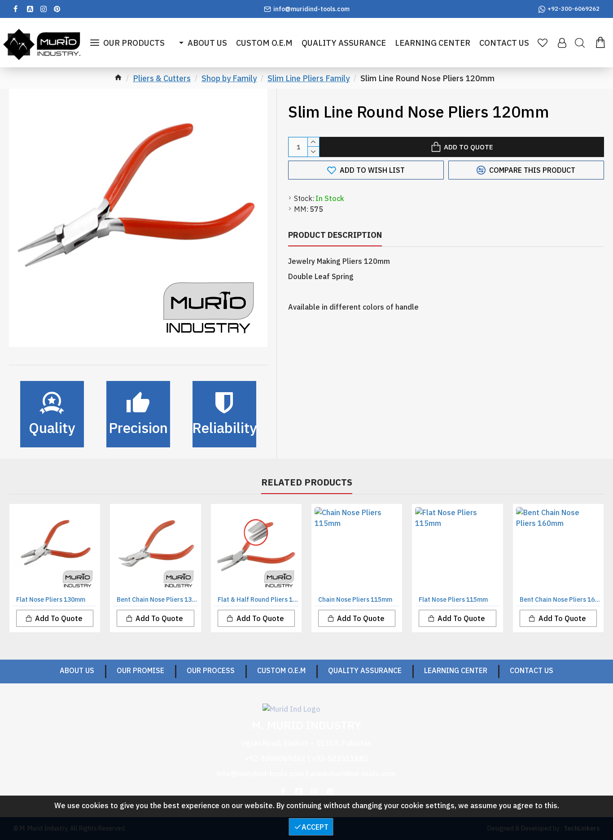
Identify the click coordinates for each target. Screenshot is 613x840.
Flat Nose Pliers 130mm (50, 599)
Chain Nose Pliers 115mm (355, 599)
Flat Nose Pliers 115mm (453, 599)
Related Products (306, 482)
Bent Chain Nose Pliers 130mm (157, 599)
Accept (315, 826)
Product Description (335, 235)
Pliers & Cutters (162, 78)
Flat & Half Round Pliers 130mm (258, 599)
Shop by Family (229, 78)
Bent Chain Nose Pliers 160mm (560, 599)
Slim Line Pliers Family (308, 78)
